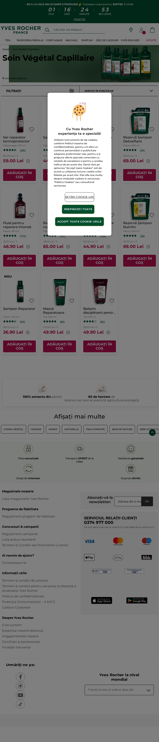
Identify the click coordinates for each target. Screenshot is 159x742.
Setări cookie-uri (79, 197)
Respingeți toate (78, 209)
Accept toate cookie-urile (79, 221)
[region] (79, 164)
